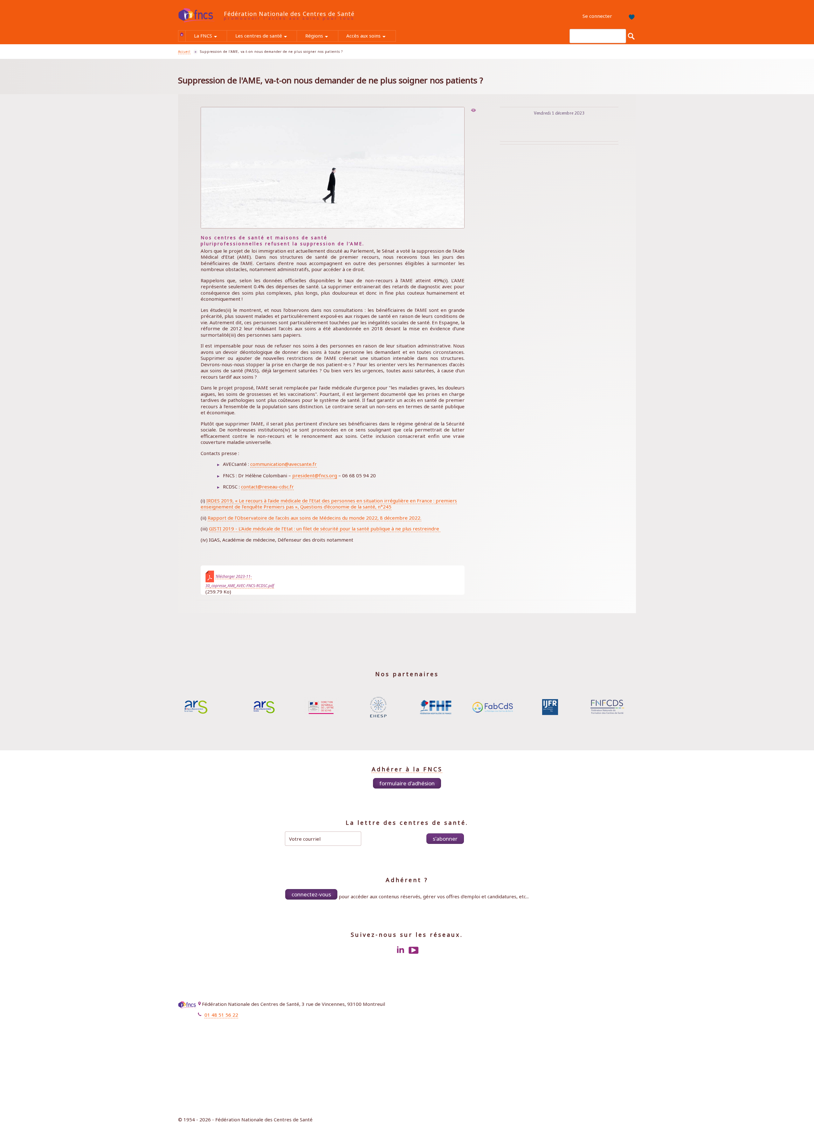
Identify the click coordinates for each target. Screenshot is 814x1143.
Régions (321, 36)
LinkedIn (400, 950)
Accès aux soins (371, 36)
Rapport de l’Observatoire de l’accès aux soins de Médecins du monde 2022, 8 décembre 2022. (314, 518)
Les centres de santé (266, 36)
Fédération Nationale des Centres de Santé (289, 13)
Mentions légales (608, 1006)
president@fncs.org (314, 475)
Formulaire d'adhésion (407, 783)
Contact (619, 1016)
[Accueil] (201, 15)
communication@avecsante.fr (283, 464)
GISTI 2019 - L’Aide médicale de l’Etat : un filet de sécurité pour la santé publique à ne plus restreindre (324, 528)
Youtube (413, 950)
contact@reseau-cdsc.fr (267, 486)
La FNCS (210, 36)
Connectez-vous (311, 894)
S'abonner (445, 838)
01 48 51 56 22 (221, 1015)
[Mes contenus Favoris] (628, 16)
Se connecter (597, 16)
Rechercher (631, 36)
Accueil (181, 34)
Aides (621, 1026)
